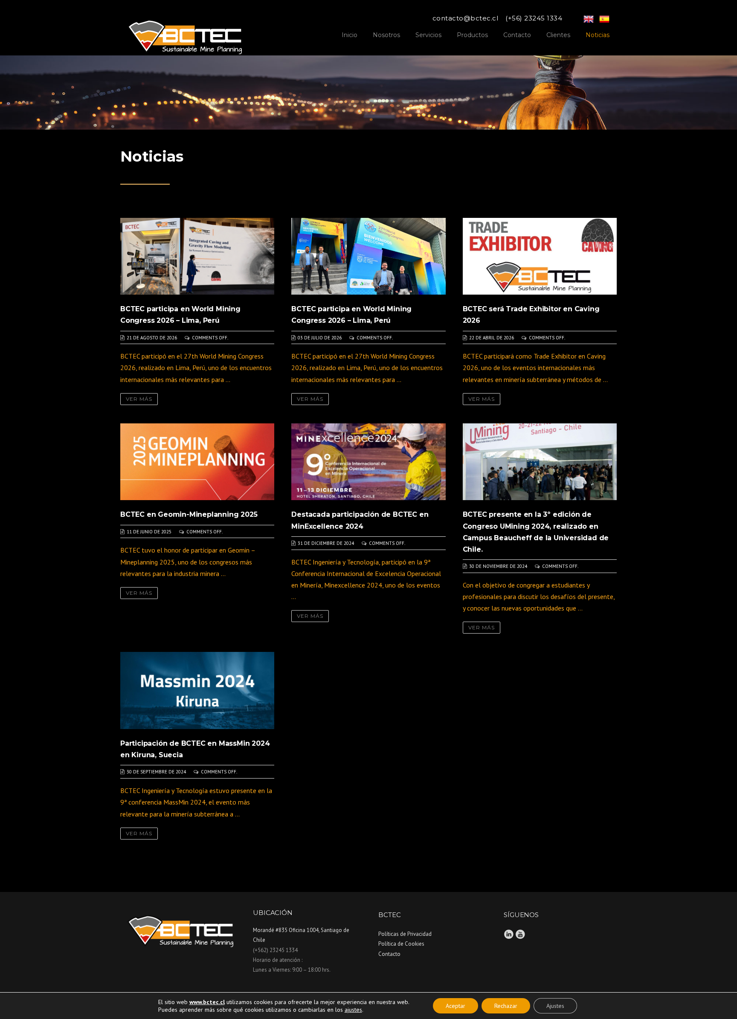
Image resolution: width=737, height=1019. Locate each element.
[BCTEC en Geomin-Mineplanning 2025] (197, 461)
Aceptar (455, 1006)
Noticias (597, 35)
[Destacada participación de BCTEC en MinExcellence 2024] (368, 461)
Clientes (558, 35)
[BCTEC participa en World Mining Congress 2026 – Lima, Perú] (197, 255)
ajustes (353, 1009)
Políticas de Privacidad (405, 934)
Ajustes (555, 1006)
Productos (472, 35)
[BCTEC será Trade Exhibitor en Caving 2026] (540, 255)
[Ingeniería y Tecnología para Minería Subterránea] (185, 33)
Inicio (349, 35)
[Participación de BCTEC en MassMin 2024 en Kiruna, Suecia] (197, 690)
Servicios (428, 35)
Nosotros (386, 35)
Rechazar (505, 1006)
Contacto (517, 35)
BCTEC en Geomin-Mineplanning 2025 (188, 514)
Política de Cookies (401, 943)
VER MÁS (139, 399)
